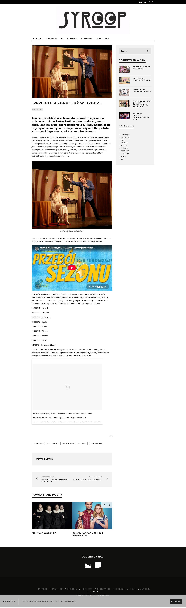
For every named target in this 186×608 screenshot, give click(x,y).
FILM (33, 109)
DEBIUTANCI (102, 39)
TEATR (123, 156)
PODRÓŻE (124, 148)
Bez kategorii (125, 135)
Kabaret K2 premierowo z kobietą (55, 480)
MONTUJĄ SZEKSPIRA (44, 533)
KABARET (38, 39)
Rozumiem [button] (176, 601)
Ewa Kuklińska (38, 443)
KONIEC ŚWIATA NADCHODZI (87, 479)
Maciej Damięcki (68, 443)
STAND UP (51, 39)
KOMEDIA (72, 39)
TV (62, 39)
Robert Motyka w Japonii (141, 68)
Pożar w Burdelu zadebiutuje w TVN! (141, 116)
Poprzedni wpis (49, 477)
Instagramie (36, 356)
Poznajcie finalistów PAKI (142, 79)
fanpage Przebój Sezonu (66, 349)
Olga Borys (82, 443)
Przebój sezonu (96, 443)
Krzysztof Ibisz (53, 443)
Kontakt (95, 591)
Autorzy (145, 589)
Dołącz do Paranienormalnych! (144, 91)
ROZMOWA (86, 39)
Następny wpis (95, 477)
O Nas (132, 589)
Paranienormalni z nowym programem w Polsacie (142, 104)
